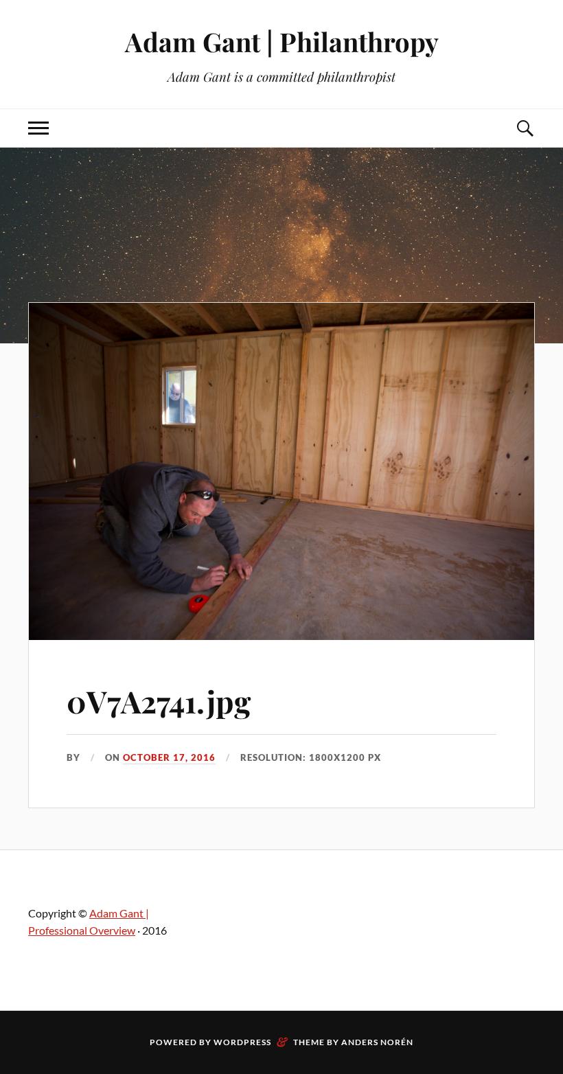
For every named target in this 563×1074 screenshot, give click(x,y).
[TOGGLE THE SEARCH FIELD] (524, 128)
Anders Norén (377, 1042)
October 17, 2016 (169, 757)
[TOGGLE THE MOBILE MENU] (38, 128)
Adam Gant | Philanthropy (282, 41)
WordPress (242, 1042)
